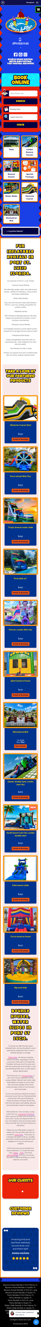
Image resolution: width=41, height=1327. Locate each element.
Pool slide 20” (20, 578)
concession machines (26, 1114)
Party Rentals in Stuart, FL (20, 1303)
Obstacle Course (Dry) (20, 425)
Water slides (12, 1057)
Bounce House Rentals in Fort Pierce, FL (20, 1285)
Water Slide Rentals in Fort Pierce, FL (21, 1305)
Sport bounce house (20, 681)
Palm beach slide (20, 885)
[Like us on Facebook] (16, 54)
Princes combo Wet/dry (20, 630)
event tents (19, 1135)
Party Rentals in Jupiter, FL (20, 1298)
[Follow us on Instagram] (25, 54)
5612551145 (20, 43)
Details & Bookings (20, 439)
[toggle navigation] (37, 2)
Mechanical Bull (20, 732)
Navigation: (30, 2)
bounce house (27, 1076)
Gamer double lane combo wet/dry (21, 783)
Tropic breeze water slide (20, 527)
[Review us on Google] (20, 54)
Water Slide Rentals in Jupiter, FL (20, 1308)
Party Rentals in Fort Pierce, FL (20, 1295)
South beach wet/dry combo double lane (20, 834)
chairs (22, 1153)
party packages (13, 1155)
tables (15, 1153)
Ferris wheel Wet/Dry (20, 476)
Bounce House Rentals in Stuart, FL (20, 1293)
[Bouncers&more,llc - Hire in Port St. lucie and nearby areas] (20, 20)
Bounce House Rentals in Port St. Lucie (20, 1290)
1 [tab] (22, 1191)
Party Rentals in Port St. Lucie (20, 1300)
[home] (3, 2)
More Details (20, 746)
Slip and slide (20, 987)
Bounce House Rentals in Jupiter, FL (20, 1287)
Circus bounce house (20, 936)
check (20, 125)
